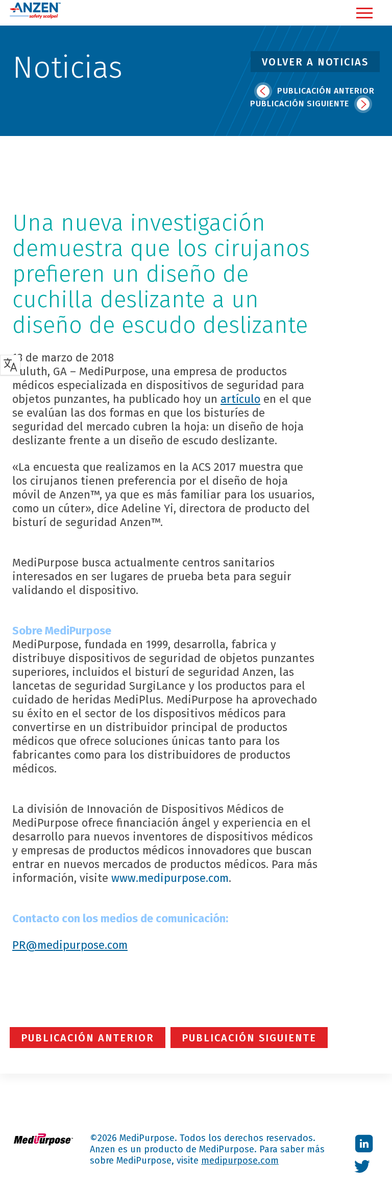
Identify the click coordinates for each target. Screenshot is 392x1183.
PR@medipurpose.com (70, 945)
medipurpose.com (240, 1160)
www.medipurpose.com (170, 878)
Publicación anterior (325, 91)
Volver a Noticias (315, 62)
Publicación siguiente (301, 103)
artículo (240, 399)
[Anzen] (35, 16)
